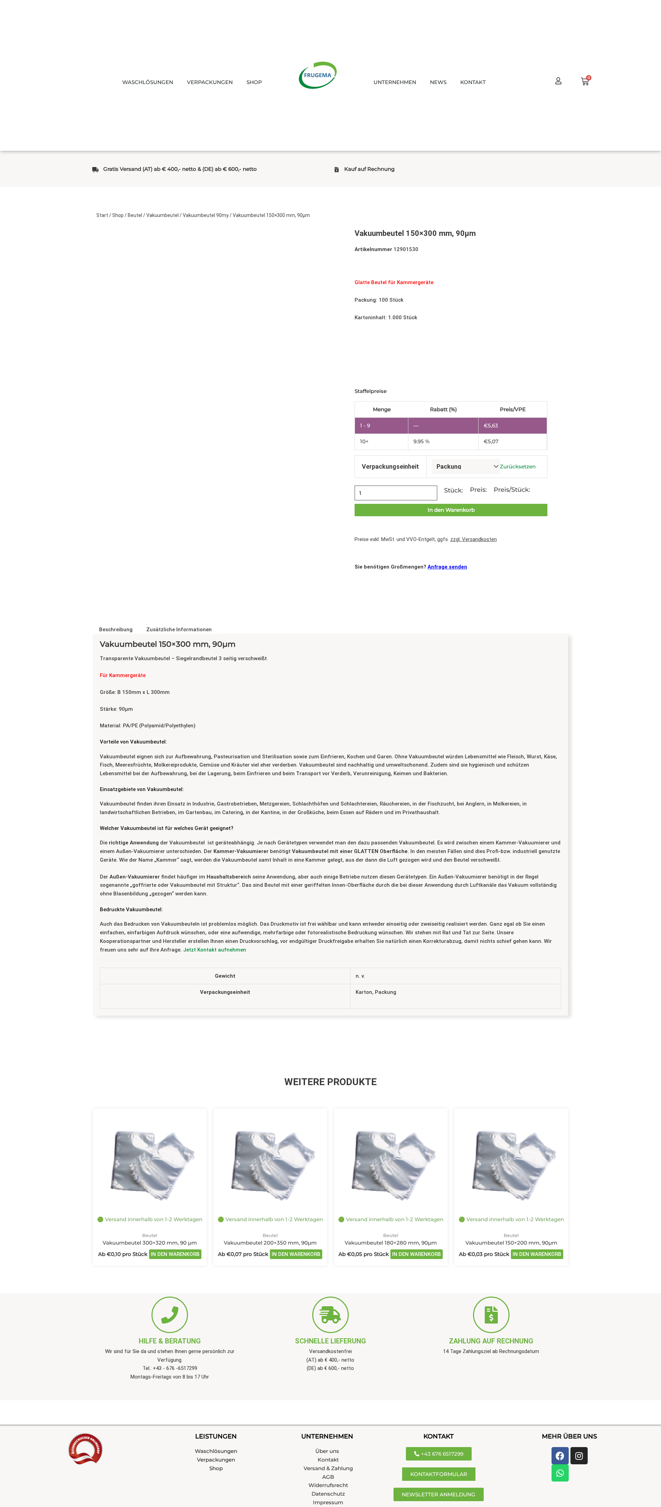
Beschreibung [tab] (116, 629)
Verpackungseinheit (390, 466)
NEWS (438, 82)
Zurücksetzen (518, 467)
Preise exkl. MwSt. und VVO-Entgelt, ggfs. (426, 539)
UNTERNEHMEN (395, 82)
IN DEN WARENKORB (175, 1254)
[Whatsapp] (560, 1473)
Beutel (135, 215)
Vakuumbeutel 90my (206, 215)
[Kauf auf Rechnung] (336, 169)
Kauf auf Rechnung (369, 169)
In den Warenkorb (451, 510)
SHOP (254, 82)
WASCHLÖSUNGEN (147, 82)
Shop (118, 215)
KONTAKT (473, 82)
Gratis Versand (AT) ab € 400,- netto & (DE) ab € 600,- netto (180, 169)
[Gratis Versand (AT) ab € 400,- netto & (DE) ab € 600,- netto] (95, 169)
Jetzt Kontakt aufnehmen (214, 950)
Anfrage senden (447, 567)
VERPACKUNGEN (210, 82)
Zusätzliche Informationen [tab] (179, 629)
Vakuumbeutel (162, 215)
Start (102, 215)
